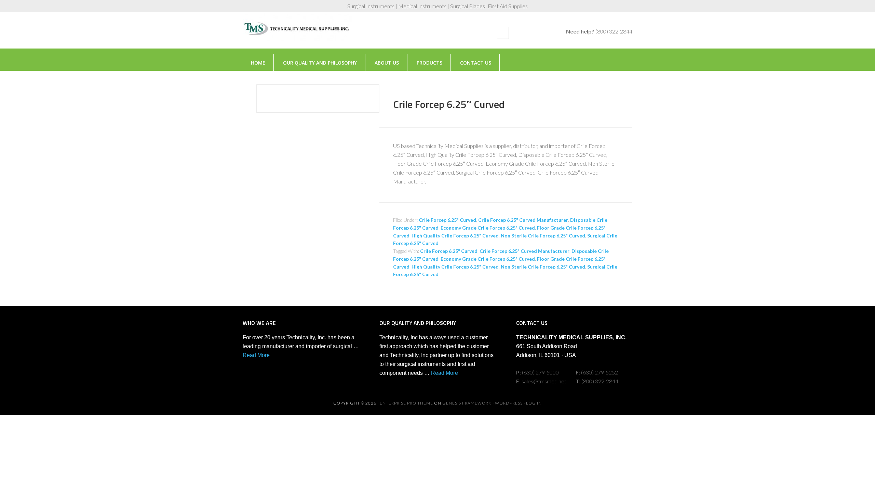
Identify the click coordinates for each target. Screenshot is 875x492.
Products (429, 62)
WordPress (509, 403)
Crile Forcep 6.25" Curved (447, 220)
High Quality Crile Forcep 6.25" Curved (455, 235)
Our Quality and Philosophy (320, 62)
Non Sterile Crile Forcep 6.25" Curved (543, 235)
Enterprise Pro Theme (406, 403)
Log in (534, 403)
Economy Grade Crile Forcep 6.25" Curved (488, 228)
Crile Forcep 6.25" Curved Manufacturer (523, 220)
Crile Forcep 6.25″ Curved (448, 104)
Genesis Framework (467, 403)
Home (258, 62)
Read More (256, 355)
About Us (387, 62)
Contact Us (475, 62)
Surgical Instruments (297, 33)
